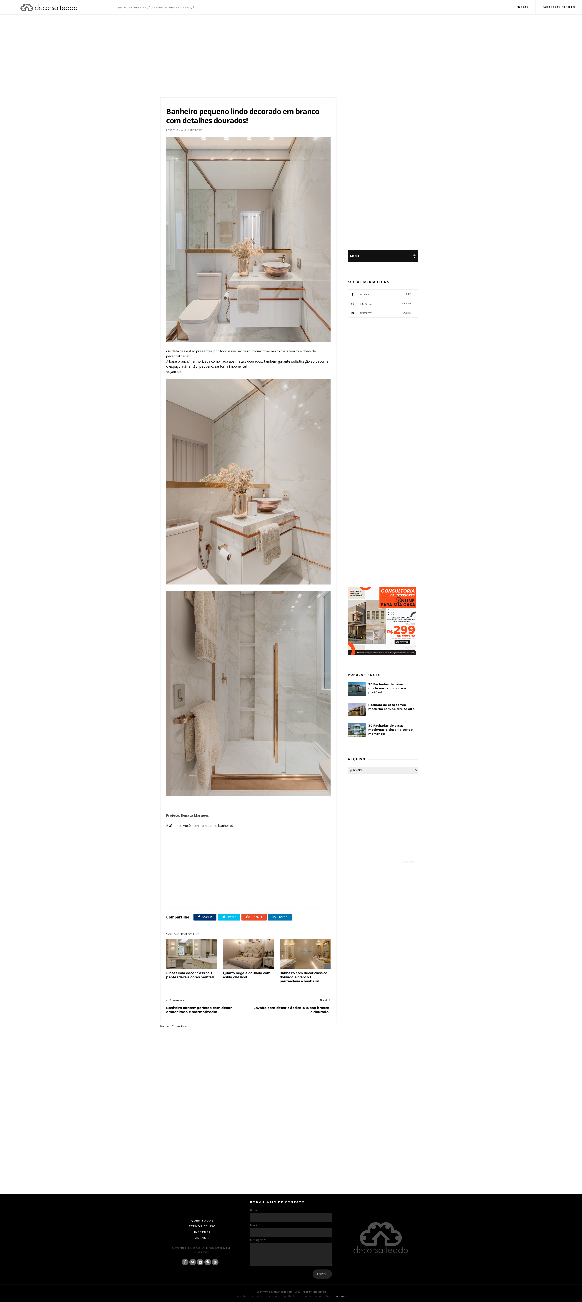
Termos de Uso (202, 1226)
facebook (385, 294)
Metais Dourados (277, 898)
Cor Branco (225, 898)
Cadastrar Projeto (558, 7)
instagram (385, 303)
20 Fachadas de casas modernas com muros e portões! (387, 688)
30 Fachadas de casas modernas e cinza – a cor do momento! (390, 729)
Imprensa (202, 1232)
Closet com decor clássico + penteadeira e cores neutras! (190, 975)
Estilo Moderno (243, 898)
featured (259, 898)
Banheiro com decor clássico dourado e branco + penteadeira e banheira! (303, 977)
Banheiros (209, 898)
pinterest (385, 312)
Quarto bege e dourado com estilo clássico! (246, 975)
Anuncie (202, 1238)
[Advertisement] (291, 56)
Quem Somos (202, 1220)
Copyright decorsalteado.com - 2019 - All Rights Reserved (291, 1291)
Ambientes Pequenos (189, 898)
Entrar (523, 7)
